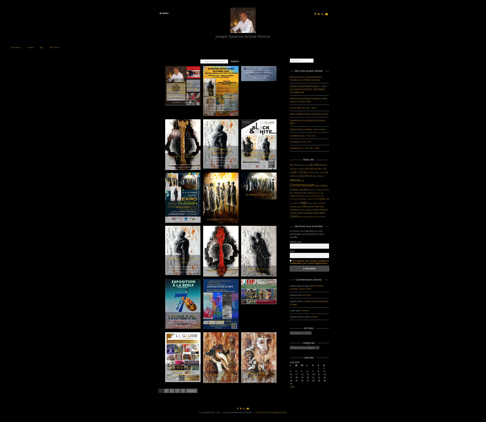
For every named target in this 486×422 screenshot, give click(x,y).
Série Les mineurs (306, 213)
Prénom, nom (295, 242)
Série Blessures (296, 206)
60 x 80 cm (316, 165)
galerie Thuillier (306, 196)
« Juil (292, 386)
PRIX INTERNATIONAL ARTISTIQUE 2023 (220, 151)
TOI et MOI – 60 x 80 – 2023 (221, 271)
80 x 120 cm (300, 172)
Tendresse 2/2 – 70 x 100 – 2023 (183, 260)
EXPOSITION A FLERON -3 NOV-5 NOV (183, 205)
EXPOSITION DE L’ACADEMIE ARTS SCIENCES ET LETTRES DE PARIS (182, 87)
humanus (293, 199)
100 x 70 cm (320, 172)
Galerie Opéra (295, 196)
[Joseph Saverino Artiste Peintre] (243, 32)
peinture (309, 203)
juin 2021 (303, 199)
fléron (291, 193)
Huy (298, 199)
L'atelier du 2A (311, 199)
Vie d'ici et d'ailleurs (319, 217)
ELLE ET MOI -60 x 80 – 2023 (183, 158)
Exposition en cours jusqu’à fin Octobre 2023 (258, 154)
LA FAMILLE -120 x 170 (258, 194)
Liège (303, 202)
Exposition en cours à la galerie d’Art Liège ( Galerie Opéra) (183, 371)
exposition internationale (316, 190)
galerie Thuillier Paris (317, 196)
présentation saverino (319, 203)
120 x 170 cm (317, 176)
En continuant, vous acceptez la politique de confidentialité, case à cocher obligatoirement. (309, 262)
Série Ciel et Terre (310, 206)
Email (292, 251)
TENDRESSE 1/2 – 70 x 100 (259, 271)
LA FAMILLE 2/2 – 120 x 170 (221, 221)
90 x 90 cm (311, 172)
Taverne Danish (303, 217)
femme (327, 190)
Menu (165, 13)
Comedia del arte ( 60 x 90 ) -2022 (258, 375)
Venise (310, 217)
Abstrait (295, 180)
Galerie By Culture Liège (303, 193)
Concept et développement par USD (271, 412)
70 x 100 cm (300, 169)
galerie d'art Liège (317, 193)
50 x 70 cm (305, 165)
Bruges (302, 181)
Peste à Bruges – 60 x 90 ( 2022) (221, 376)
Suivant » (191, 391)
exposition (304, 189)
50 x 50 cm (295, 164)
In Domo (307, 295)
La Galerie (320, 198)
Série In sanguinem (306, 210)
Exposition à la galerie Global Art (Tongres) (259, 294)
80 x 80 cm (312, 168)
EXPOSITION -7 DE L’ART (183, 316)
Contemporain (302, 184)
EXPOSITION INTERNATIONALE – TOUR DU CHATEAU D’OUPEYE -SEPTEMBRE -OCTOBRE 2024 (221, 93)
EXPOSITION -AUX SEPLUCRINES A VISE (221, 322)
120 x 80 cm (305, 176)
